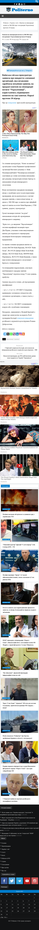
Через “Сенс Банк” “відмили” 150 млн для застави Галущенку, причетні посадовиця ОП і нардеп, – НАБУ (19, 705)
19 (18, 908)
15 (34, 904)
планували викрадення (25, 318)
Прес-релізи (5, 867)
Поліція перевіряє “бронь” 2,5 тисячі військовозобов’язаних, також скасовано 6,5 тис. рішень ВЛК (18, 577)
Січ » (5, 917)
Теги (4, 339)
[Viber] (14, 332)
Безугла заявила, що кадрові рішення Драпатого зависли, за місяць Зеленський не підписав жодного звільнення (19, 610)
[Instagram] (20, 332)
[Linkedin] (17, 332)
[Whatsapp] (11, 332)
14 (29, 904)
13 (23, 904)
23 (1, 911)
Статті (3, 852)
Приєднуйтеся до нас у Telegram (20, 70)
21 (29, 908)
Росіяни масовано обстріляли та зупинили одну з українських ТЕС (19, 515)
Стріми (4, 861)
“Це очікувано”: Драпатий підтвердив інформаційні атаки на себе (15, 674)
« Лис (1, 917)
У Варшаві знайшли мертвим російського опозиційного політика (16, 800)
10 (7, 904)
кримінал (17, 339)
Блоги (3, 855)
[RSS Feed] (23, 332)
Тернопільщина (6, 846)
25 (12, 911)
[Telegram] (5, 332)
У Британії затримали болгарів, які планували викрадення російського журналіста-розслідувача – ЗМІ (19, 349)
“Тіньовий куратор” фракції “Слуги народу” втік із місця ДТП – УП (19, 546)
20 (23, 908)
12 (18, 904)
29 (34, 911)
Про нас (4, 870)
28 (29, 911)
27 (23, 911)
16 (1, 908)
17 (7, 908)
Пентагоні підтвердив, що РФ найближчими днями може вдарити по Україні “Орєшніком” (19, 357)
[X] (8, 332)
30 (1, 914)
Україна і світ (6, 509)
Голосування (5, 864)
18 (12, 908)
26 (18, 911)
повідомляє (12, 102)
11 (12, 904)
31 (7, 914)
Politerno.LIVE (6, 858)
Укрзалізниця (10, 339)
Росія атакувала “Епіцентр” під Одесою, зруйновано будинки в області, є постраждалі (17, 737)
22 (34, 908)
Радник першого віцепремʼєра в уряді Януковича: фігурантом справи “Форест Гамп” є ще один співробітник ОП (19, 768)
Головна (4, 843)
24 (7, 911)
